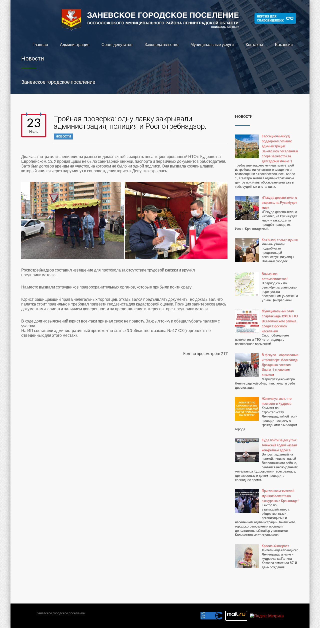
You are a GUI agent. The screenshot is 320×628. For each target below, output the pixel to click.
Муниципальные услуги (212, 44)
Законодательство (161, 44)
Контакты (254, 44)
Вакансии (284, 44)
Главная (40, 44)
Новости (63, 136)
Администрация (75, 44)
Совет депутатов (117, 44)
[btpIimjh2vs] (72, 220)
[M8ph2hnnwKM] (176, 220)
